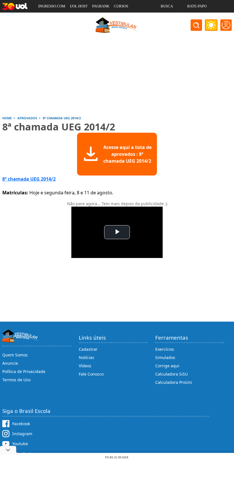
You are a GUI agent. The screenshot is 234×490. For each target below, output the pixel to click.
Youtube (20, 443)
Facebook (21, 423)
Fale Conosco (91, 374)
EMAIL (166, 19)
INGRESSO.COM (51, 6)
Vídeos (85, 365)
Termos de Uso (16, 379)
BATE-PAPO (197, 6)
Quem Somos (15, 355)
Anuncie (10, 363)
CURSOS (121, 6)
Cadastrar (88, 349)
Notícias (86, 357)
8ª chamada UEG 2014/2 (29, 179)
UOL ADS (45, 19)
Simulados (165, 357)
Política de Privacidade (23, 371)
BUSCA (167, 6)
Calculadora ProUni (173, 382)
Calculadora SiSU (171, 374)
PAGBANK (100, 6)
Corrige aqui (167, 365)
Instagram (22, 433)
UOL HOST (79, 6)
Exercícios (164, 349)
